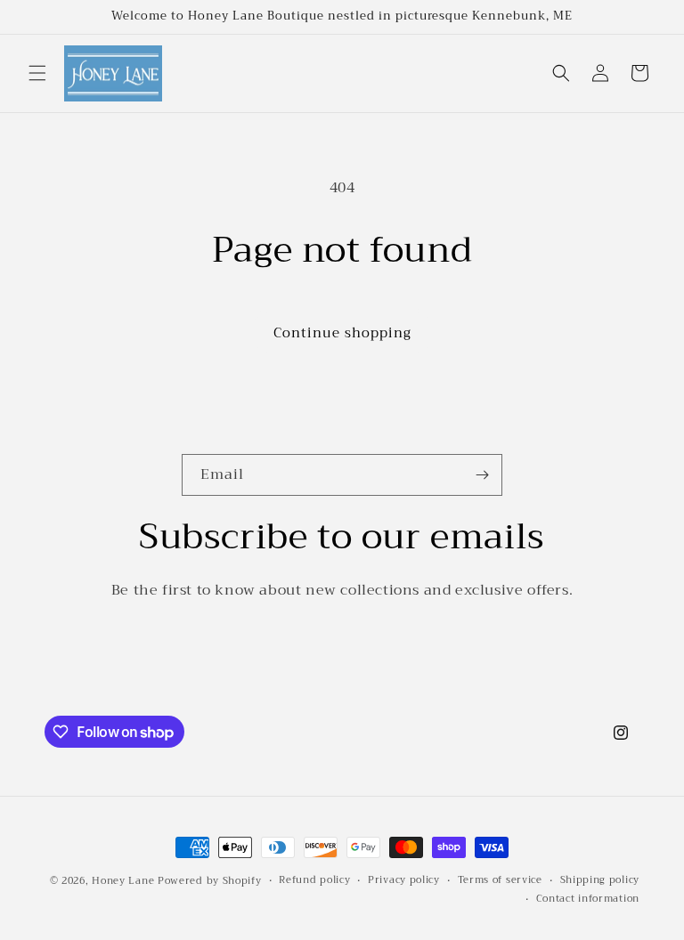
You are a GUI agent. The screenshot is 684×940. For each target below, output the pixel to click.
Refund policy (314, 880)
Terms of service (500, 880)
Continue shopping (342, 332)
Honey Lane (123, 880)
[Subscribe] (481, 475)
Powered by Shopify (210, 880)
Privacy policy (404, 880)
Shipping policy (600, 880)
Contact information (587, 899)
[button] (37, 73)
